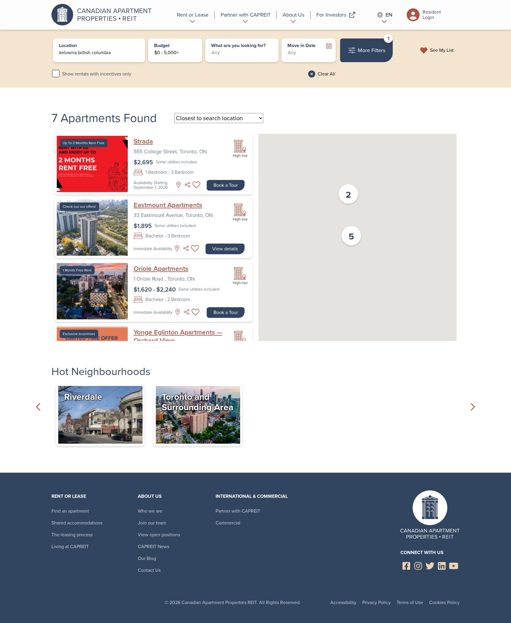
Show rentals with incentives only (96, 73)
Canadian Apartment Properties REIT (103, 15)
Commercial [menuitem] (228, 522)
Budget (161, 46)
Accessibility (343, 602)
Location (68, 46)
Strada (143, 141)
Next (472, 406)
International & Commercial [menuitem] (252, 496)
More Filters (373, 46)
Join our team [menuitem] (152, 522)
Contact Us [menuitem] (149, 570)
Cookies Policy (444, 602)
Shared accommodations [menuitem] (76, 522)
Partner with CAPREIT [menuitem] (238, 511)
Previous (38, 406)
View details (225, 248)
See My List (442, 50)
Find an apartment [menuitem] (70, 511)
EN (389, 15)
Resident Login (432, 15)
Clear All (326, 73)
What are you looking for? (238, 46)
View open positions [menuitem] (159, 534)
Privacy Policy (376, 602)
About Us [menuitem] (150, 496)
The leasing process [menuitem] (72, 534)
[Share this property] (187, 184)
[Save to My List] (196, 184)
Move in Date (301, 46)
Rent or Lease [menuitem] (68, 496)
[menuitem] (193, 15)
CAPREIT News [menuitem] (153, 546)
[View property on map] (178, 184)
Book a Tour (226, 185)
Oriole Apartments (161, 269)
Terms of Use (410, 602)
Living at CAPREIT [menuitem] (70, 546)
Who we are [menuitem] (150, 511)
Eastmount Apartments (168, 205)
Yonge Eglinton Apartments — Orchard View (178, 336)
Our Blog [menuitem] (147, 558)
